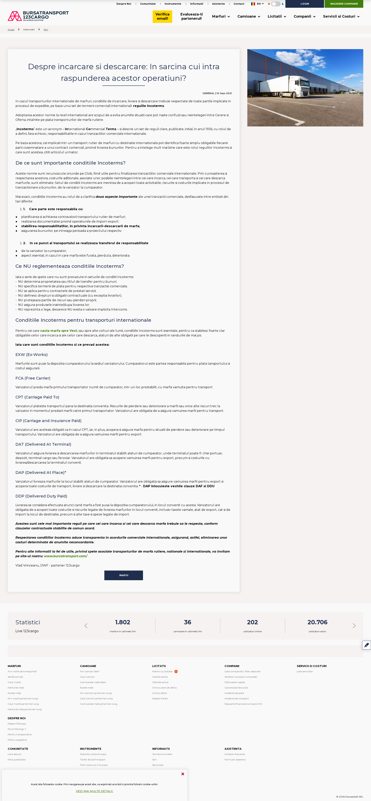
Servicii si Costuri (339, 16)
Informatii (196, 3)
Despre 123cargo (17, 723)
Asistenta (218, 3)
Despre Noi (124, 3)
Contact (239, 3)
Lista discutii (14, 754)
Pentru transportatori (20, 734)
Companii (303, 16)
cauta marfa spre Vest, (59, 331)
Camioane (247, 16)
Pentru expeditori (17, 739)
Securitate (157, 764)
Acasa (11, 29)
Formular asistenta (235, 759)
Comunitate (148, 3)
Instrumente (173, 3)
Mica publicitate (17, 759)
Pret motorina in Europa (94, 764)
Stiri (46, 29)
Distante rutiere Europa (93, 754)
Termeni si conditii (162, 754)
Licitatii (275, 16)
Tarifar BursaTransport (93, 759)
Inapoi (123, 575)
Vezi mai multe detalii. (94, 791)
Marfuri (219, 16)
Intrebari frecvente (235, 754)
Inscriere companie (344, 3)
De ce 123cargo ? (17, 729)
